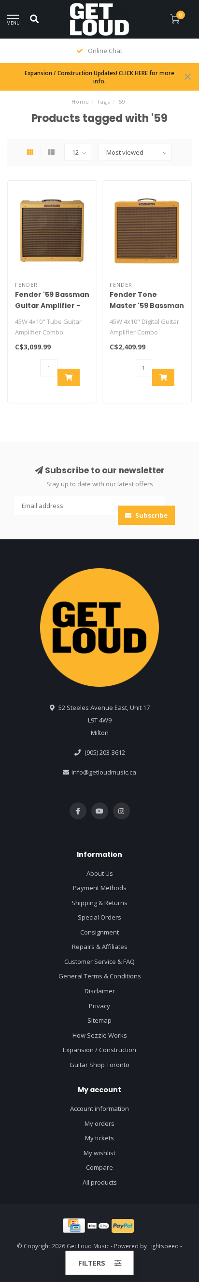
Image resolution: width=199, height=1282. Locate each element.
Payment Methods (100, 887)
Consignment (99, 932)
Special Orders (99, 917)
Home (80, 101)
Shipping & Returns (99, 902)
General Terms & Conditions (99, 976)
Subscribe (151, 515)
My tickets (99, 1138)
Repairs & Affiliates (100, 946)
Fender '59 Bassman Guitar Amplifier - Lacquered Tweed (52, 305)
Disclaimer (100, 991)
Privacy (99, 1006)
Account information (99, 1108)
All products (100, 1182)
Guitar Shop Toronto (99, 1064)
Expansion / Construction (99, 1049)
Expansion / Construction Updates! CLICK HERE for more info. (99, 77)
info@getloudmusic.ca (103, 772)
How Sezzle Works (99, 1035)
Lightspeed (163, 1246)
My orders (99, 1123)
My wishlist (99, 1152)
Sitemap (99, 1020)
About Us (99, 873)
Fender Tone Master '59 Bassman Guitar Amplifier (147, 305)
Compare (99, 1167)
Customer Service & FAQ (99, 961)
